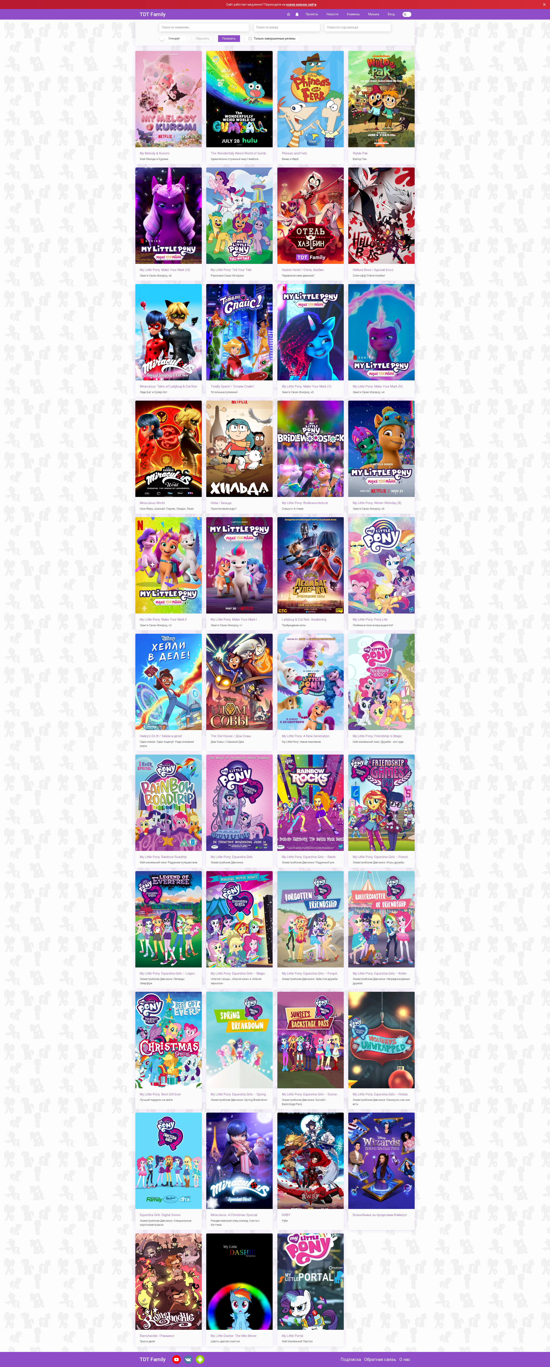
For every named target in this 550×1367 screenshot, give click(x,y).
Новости (332, 14)
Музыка (373, 14)
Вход (391, 14)
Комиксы (353, 14)
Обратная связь (380, 1359)
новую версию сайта (301, 4)
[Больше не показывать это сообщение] (544, 4)
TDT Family (153, 14)
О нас (404, 1359)
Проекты (312, 14)
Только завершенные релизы (274, 38)
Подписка (351, 1359)
